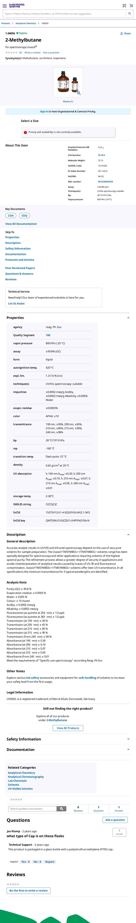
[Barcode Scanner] (124, 6)
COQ (25, 215)
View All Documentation (21, 223)
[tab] (8, 23)
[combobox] (68, 13)
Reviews (10, 279)
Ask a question (51, 52)
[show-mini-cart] (131, 5)
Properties (12, 237)
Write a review (32, 52)
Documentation (15, 254)
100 (48, 335)
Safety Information (18, 248)
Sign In (44, 111)
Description (13, 243)
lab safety (32, 677)
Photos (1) (68, 101)
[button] (119, 832)
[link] (16, 799)
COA (11, 215)
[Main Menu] (5, 5)
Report (49, 862)
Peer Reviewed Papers (20, 268)
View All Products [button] (68, 728)
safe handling (87, 677)
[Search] (129, 13)
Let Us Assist (16, 303)
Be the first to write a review (29, 891)
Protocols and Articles (19, 260)
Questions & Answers (19, 273)
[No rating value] (12, 52)
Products (5, 23)
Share (127, 33)
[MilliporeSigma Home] (16, 6)
